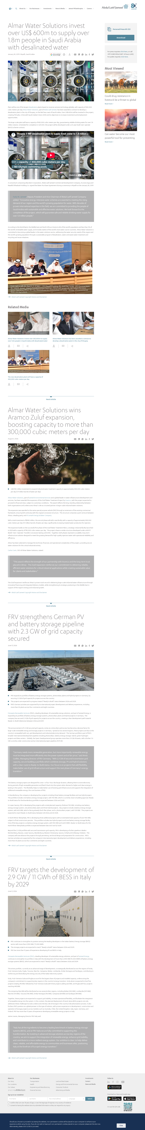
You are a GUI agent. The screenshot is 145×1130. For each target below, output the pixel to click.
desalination (33, 107)
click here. (124, 57)
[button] (11, 8)
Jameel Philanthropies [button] (76, 8)
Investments (89, 1078)
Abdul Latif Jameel (50, 110)
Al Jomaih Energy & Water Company (39, 515)
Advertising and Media (63, 1090)
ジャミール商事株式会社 (16, 1090)
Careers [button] (89, 8)
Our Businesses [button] (34, 8)
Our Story (11, 1081)
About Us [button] (22, 8)
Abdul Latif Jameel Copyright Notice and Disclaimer (29, 297)
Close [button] (121, 1125)
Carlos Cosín (12, 550)
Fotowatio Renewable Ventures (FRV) (21, 956)
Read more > (109, 104)
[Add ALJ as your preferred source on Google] (55, 55)
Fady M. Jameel (19, 197)
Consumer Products (62, 1087)
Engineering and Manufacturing (40, 1087)
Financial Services (35, 1090)
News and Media (90, 1084)
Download (121, 37)
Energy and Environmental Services (67, 1084)
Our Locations (12, 1084)
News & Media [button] (60, 8)
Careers (87, 1081)
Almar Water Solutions (30, 110)
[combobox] (76, 1099)
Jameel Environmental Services (40, 498)
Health (32, 1084)
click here (123, 51)
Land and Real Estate (62, 1081)
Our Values (11, 1087)
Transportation (34, 1081)
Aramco (68, 500)
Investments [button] (47, 8)
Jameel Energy (84, 956)
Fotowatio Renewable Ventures (19, 713)
